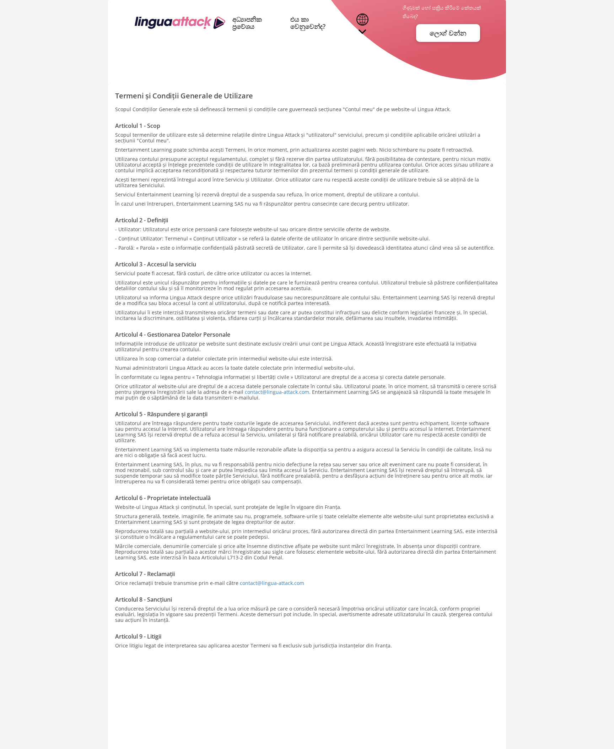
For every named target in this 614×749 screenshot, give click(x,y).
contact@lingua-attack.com (277, 392)
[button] (362, 23)
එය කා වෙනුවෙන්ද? (307, 23)
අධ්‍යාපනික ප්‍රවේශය (247, 23)
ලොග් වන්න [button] (448, 33)
